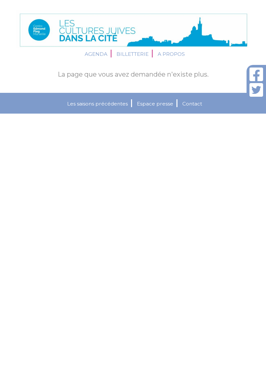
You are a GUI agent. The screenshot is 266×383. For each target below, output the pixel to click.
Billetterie (132, 54)
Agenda (96, 54)
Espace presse (155, 104)
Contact (192, 104)
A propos (171, 54)
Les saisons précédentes (97, 104)
